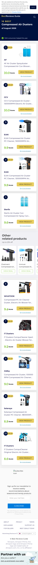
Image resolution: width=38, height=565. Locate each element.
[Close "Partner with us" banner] (36, 553)
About (6, 522)
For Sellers (8, 528)
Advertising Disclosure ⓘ (10, 533)
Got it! (33, 7)
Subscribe (19, 506)
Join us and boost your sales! (12, 561)
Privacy (19, 522)
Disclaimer (8, 525)
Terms (31, 522)
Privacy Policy (16, 12)
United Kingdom (27, 533)
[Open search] (34, 17)
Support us (29, 525)
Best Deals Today (27, 528)
